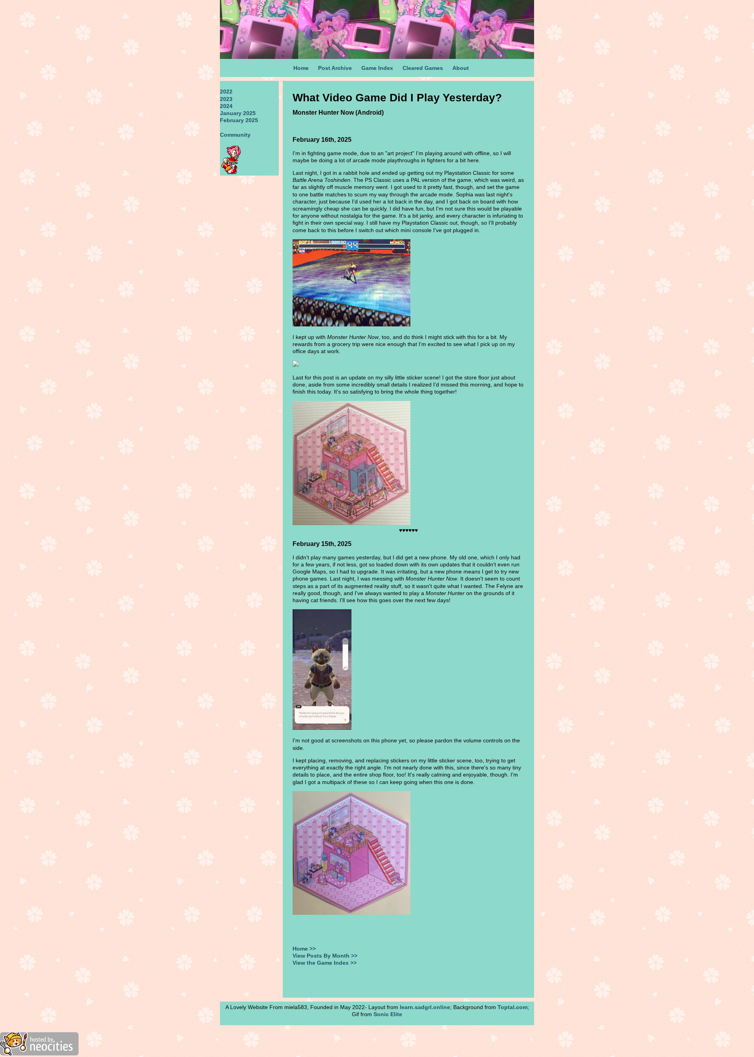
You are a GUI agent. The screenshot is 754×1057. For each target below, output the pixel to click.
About (460, 68)
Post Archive (335, 68)
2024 (226, 106)
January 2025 (238, 113)
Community (235, 135)
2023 (226, 99)
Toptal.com (512, 1007)
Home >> (304, 948)
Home (301, 68)
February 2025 (239, 120)
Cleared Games (423, 68)
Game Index (377, 68)
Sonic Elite (387, 1014)
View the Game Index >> (325, 963)
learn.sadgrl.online (425, 1007)
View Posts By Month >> (325, 956)
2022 (226, 91)
